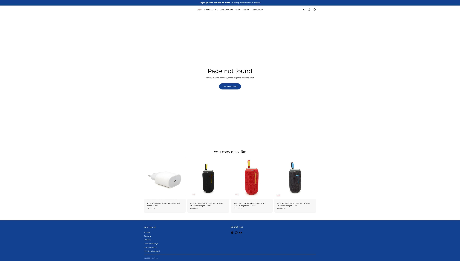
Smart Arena (153, 258)
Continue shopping (230, 86)
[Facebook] (232, 232)
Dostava (147, 236)
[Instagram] (236, 232)
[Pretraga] (304, 9)
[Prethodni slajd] (190, 178)
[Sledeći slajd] (225, 178)
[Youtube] (240, 232)
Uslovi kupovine (150, 247)
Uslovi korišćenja (151, 244)
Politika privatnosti (152, 251)
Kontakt (147, 232)
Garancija (148, 240)
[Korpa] (314, 9)
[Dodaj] (182, 196)
